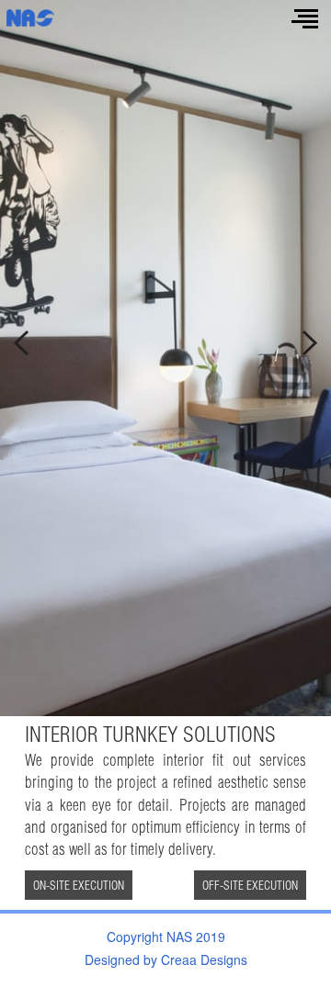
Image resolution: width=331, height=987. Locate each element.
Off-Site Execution (250, 885)
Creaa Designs (204, 959)
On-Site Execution (78, 885)
